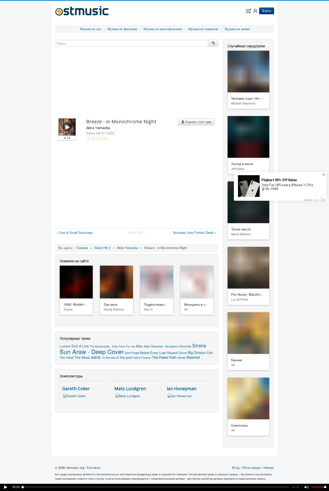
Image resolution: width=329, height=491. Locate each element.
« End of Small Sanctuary (75, 232)
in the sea (109, 357)
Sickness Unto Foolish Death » (194, 232)
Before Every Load (153, 352)
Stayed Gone (177, 352)
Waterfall (193, 357)
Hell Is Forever (142, 358)
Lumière (65, 346)
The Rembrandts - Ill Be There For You (112, 346)
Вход (236, 467)
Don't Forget (132, 353)
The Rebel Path (164, 357)
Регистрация (252, 467)
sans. (96, 357)
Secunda (185, 346)
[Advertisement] (137, 185)
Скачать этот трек (197, 121)
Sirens (199, 345)
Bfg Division (197, 352)
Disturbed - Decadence (164, 346)
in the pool (124, 357)
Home (181, 357)
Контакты (93, 467)
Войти (266, 10)
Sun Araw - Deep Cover (92, 351)
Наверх (268, 467)
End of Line (80, 346)
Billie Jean (143, 346)
